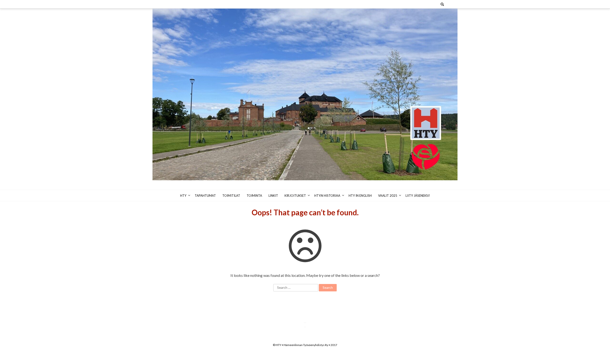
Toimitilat (231, 195)
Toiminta (254, 195)
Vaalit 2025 (387, 195)
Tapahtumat (205, 195)
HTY (183, 195)
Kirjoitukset (295, 195)
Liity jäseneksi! (418, 195)
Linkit (273, 195)
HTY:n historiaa (327, 195)
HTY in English (360, 195)
